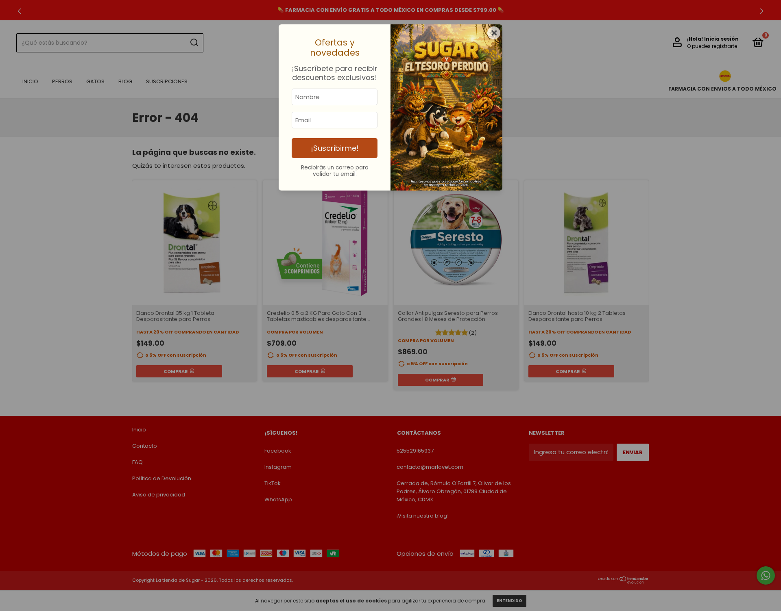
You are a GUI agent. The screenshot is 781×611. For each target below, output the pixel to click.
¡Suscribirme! (335, 148)
